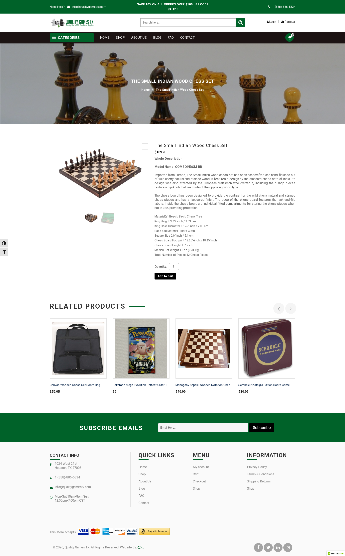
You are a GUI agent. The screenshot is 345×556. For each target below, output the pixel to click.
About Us (139, 37)
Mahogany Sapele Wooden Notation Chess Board (203, 385)
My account (201, 467)
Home (104, 37)
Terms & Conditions (260, 474)
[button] (145, 146)
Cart (195, 474)
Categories (68, 37)
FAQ (171, 37)
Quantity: (161, 266)
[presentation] (278, 308)
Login (272, 21)
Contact (187, 37)
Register (290, 21)
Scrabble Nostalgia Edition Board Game (264, 385)
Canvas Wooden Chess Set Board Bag (75, 385)
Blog (157, 37)
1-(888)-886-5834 (283, 7)
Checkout (199, 481)
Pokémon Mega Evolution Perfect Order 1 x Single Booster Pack (141, 385)
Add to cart (165, 276)
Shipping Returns (259, 481)
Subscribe (262, 427)
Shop (120, 37)
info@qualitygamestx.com (88, 7)
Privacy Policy (257, 467)
